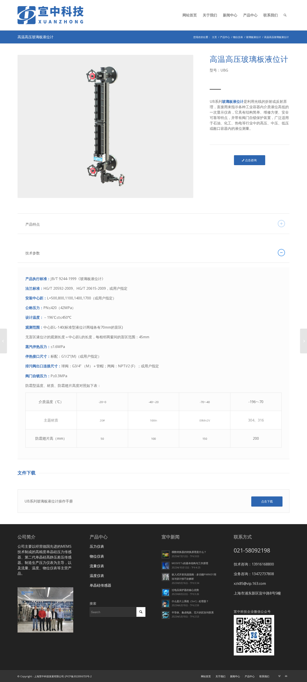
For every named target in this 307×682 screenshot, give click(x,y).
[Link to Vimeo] (279, 676)
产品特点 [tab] (32, 224)
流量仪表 (97, 565)
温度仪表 (97, 575)
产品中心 (99, 537)
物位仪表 (97, 556)
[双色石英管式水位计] (303, 341)
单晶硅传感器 (100, 585)
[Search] (285, 15)
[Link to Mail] (286, 676)
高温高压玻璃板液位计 (35, 36)
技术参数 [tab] (32, 253)
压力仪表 (97, 546)
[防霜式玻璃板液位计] (3, 341)
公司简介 (27, 537)
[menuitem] (190, 15)
